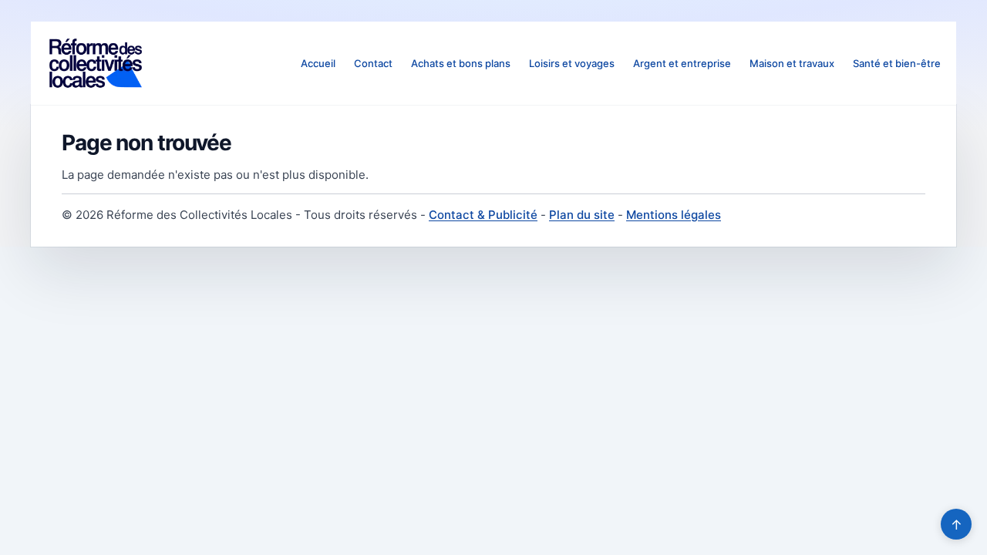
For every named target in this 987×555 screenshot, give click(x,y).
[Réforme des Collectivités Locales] (95, 63)
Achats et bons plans (460, 63)
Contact (373, 63)
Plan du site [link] (582, 214)
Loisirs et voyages (572, 63)
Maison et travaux (792, 63)
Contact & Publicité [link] (483, 214)
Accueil (318, 63)
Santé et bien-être (897, 63)
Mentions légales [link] (673, 214)
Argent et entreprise (682, 63)
